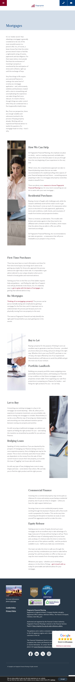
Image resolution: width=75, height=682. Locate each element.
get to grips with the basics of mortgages (26, 288)
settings (53, 680)
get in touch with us (58, 564)
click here (13, 601)
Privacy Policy (11, 611)
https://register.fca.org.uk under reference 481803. (47, 626)
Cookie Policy (11, 608)
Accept (63, 679)
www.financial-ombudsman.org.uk (44, 647)
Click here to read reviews (63, 646)
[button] (65, 638)
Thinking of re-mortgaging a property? (20, 301)
